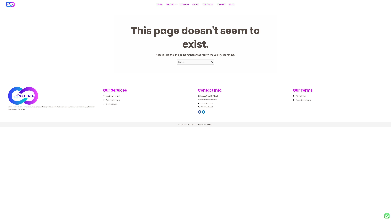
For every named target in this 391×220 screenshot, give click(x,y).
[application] (175, 4)
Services (170, 4)
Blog (231, 4)
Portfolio (208, 4)
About (195, 4)
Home (159, 4)
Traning (184, 4)
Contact (221, 4)
